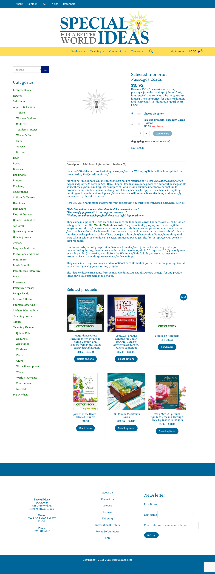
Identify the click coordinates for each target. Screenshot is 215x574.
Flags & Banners (23, 214)
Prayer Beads (21, 293)
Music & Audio (21, 265)
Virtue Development (28, 366)
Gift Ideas (18, 225)
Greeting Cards (22, 237)
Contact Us (107, 499)
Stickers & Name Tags (26, 310)
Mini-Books (20, 259)
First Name (150, 504)
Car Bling (18, 186)
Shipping (107, 518)
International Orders (107, 525)
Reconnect (69, 3)
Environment (24, 383)
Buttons (17, 180)
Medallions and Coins (26, 254)
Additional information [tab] (96, 164)
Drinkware (19, 208)
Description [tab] (73, 164)
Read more (167, 346)
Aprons (20, 146)
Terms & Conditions (107, 531)
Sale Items (19, 101)
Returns (107, 512)
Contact (32, 3)
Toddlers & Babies (26, 129)
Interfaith (21, 389)
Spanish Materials (24, 304)
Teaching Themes (23, 327)
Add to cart (162, 133)
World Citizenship (26, 377)
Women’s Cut (24, 135)
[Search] (45, 69)
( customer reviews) (157, 141)
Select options (85, 358)
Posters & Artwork (23, 288)
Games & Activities (24, 220)
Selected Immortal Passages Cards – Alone (164, 121)
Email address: (153, 525)
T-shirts (20, 112)
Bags (16, 158)
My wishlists (20, 394)
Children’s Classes (24, 197)
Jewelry (17, 242)
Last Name (150, 514)
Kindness (21, 349)
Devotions (19, 203)
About (19, 3)
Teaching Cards (22, 316)
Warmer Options (26, 118)
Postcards (19, 282)
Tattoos (17, 321)
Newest (17, 95)
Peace (19, 355)
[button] (83, 51)
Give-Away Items (23, 231)
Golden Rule (23, 333)
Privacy (107, 505)
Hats (19, 141)
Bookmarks (20, 174)
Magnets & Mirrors (24, 248)
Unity (19, 360)
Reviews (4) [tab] (119, 164)
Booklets (18, 169)
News (55, 3)
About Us (107, 492)
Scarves (20, 152)
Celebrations (20, 191)
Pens (16, 276)
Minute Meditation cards (108, 225)
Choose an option (154, 113)
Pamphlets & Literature (26, 271)
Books (16, 163)
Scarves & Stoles (22, 299)
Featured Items (22, 90)
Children (21, 124)
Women (20, 372)
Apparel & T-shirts (24, 107)
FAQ (44, 3)
